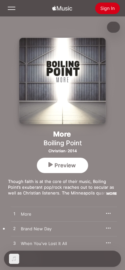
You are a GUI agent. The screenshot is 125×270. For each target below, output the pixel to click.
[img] (62, 8)
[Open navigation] (11, 8)
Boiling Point (63, 143)
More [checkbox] (26, 214)
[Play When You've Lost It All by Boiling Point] (14, 243)
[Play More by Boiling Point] (14, 214)
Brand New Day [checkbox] (36, 228)
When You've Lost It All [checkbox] (44, 243)
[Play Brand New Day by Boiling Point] (14, 229)
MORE (111, 193)
